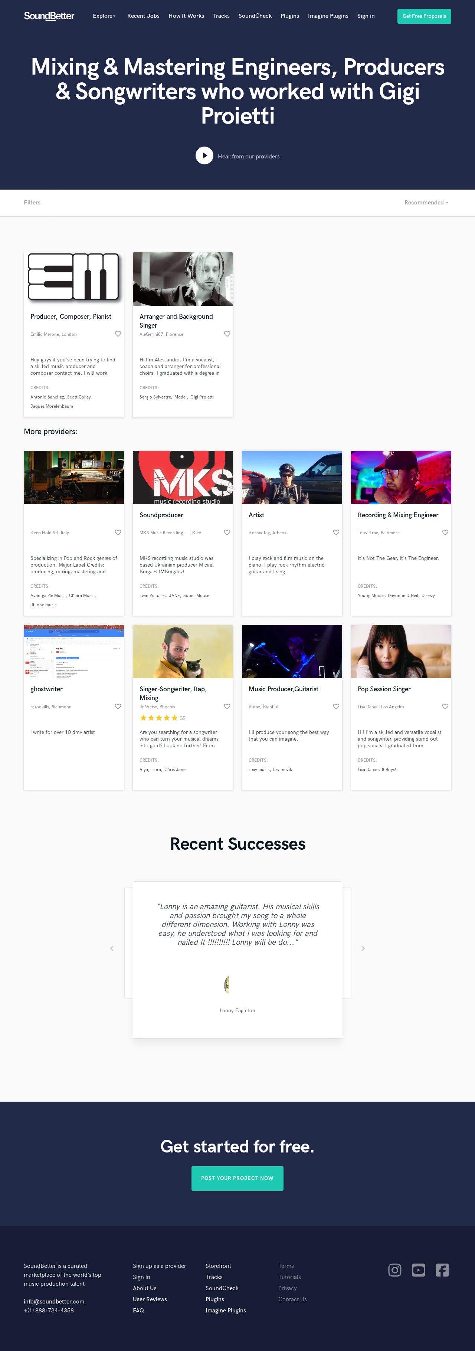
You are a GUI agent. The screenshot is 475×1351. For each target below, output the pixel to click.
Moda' (180, 397)
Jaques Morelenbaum (51, 406)
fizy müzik (282, 770)
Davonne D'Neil (403, 596)
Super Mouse (196, 596)
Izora (156, 770)
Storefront (218, 1266)
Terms (286, 1266)
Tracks (221, 16)
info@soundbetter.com (54, 1301)
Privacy (287, 1288)
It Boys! (389, 770)
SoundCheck (255, 16)
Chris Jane (175, 770)
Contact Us (292, 1299)
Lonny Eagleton (237, 1010)
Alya (144, 770)
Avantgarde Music (48, 596)
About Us (145, 1288)
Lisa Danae (368, 770)
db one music (43, 605)
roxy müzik (259, 770)
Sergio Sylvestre (155, 397)
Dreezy (428, 596)
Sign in (366, 16)
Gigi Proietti (202, 397)
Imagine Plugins (328, 16)
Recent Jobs (143, 16)
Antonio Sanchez (47, 397)
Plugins (290, 16)
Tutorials (289, 1277)
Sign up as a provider (159, 1266)
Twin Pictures (153, 596)
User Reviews (150, 1299)
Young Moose (371, 596)
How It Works (186, 16)
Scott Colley (79, 397)
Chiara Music (82, 596)
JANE (174, 596)
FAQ (138, 1310)
